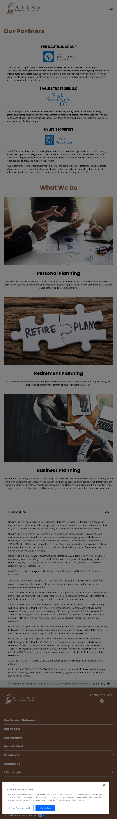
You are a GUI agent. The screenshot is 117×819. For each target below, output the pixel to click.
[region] (55, 798)
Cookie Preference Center (20, 808)
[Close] (104, 785)
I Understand (45, 808)
